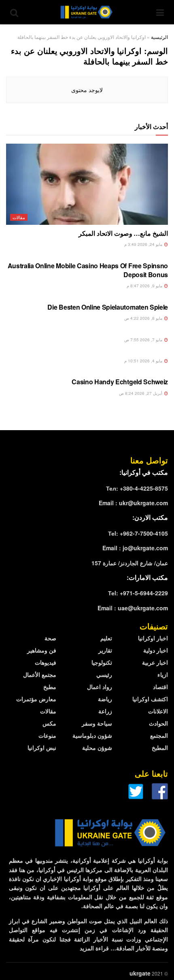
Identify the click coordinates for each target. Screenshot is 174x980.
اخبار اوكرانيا (153, 638)
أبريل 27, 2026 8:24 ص (141, 393)
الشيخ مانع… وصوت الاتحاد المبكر (123, 233)
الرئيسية (159, 36)
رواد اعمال (99, 687)
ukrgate (140, 973)
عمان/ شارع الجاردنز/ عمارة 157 (129, 563)
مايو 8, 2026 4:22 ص (143, 318)
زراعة (105, 711)
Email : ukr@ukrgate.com (133, 503)
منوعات (47, 735)
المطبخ (160, 747)
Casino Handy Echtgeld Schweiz (120, 381)
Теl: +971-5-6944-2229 (138, 593)
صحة (50, 638)
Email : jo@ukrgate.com (135, 548)
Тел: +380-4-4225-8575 (137, 488)
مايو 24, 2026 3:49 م (143, 244)
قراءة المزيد (94, 948)
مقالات (19, 217)
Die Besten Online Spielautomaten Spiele (107, 307)
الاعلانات (158, 711)
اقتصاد (160, 687)
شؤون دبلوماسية (92, 735)
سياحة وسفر (97, 723)
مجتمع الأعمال (39, 674)
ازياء (162, 674)
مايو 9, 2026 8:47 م (145, 286)
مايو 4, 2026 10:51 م (143, 361)
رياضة (105, 699)
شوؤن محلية (97, 747)
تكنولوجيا (101, 662)
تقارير (105, 650)
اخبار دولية (155, 650)
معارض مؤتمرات (36, 699)
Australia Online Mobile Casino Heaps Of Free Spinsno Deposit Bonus (88, 270)
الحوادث (158, 723)
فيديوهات (45, 662)
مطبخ (49, 687)
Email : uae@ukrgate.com (133, 608)
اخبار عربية (155, 662)
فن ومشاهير (41, 650)
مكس (49, 723)
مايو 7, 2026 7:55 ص (143, 339)
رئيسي (104, 674)
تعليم (106, 638)
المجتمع (159, 735)
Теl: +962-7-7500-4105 (138, 533)
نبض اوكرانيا (42, 747)
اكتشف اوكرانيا (150, 699)
